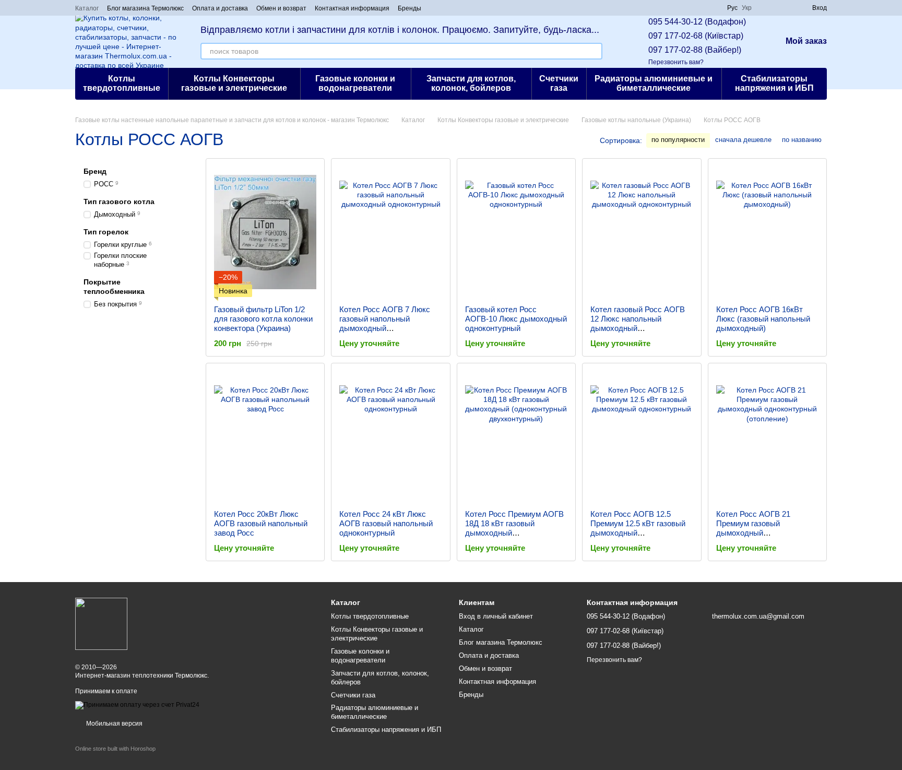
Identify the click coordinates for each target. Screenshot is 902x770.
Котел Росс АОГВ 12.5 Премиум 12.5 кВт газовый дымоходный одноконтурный (637, 528)
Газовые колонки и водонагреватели (355, 83)
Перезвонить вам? (676, 62)
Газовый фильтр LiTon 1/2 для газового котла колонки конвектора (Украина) (263, 319)
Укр (747, 8)
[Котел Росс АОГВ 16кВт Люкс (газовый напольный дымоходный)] (767, 232)
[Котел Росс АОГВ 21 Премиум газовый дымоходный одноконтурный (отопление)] (767, 436)
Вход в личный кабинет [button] (496, 616)
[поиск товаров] (594, 51)
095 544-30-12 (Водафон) (697, 21)
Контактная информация (352, 8)
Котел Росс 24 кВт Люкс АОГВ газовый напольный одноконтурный (386, 523)
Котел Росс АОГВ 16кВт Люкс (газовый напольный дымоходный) (763, 319)
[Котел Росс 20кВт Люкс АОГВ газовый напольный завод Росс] (265, 436)
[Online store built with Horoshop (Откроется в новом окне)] (115, 757)
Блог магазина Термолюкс (145, 8)
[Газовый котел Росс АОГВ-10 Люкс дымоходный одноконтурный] (516, 232)
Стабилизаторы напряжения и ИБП (774, 83)
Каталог (87, 8)
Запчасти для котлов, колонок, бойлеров (471, 83)
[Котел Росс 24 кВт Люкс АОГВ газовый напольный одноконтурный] (390, 436)
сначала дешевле (743, 140)
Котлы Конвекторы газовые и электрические (234, 83)
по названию (802, 140)
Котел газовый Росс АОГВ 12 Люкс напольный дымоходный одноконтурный (637, 323)
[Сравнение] (766, 8)
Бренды (409, 8)
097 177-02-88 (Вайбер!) (694, 49)
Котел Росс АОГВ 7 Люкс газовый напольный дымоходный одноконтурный (384, 323)
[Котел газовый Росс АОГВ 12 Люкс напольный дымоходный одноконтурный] (641, 232)
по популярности (678, 140)
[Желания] (785, 8)
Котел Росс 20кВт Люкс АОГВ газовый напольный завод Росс (260, 523)
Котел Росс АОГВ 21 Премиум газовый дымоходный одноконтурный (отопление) (766, 528)
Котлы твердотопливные (121, 83)
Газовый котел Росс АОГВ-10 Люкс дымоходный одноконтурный (516, 319)
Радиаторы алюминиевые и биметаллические (654, 83)
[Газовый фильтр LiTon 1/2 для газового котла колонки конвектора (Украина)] (265, 232)
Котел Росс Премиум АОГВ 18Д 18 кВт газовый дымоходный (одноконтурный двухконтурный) (514, 533)
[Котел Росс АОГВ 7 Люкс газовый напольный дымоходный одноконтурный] (390, 232)
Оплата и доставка (220, 8)
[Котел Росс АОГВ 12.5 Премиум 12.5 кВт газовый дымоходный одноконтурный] (641, 436)
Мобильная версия (114, 723)
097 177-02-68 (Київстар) (695, 35)
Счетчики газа (558, 83)
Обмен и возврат (281, 8)
